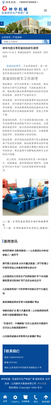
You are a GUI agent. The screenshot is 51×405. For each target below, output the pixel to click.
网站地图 (41, 383)
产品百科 (17, 37)
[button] (2, 24)
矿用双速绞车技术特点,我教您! (31, 228)
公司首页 (6, 37)
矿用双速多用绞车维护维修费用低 (25, 223)
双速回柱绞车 (14, 65)
